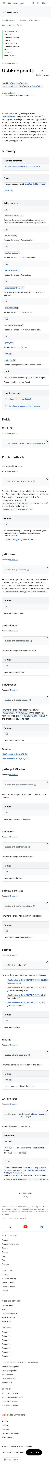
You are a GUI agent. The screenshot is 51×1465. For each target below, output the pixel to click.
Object (14, 86)
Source (5, 1252)
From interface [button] (22, 166)
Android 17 (6, 1332)
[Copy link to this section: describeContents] (25, 466)
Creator (28, 184)
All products (7, 1437)
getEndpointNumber (14, 288)
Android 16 (6, 1336)
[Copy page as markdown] (42, 71)
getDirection (11, 270)
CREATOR (8, 190)
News (4, 1256)
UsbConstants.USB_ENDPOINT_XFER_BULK (26, 995)
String (8, 354)
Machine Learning (9, 1279)
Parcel (22, 377)
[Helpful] (17, 25)
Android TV (6, 1321)
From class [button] (18, 399)
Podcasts (5, 1264)
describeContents (13, 215)
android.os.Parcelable (29, 166)
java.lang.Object (8, 93)
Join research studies (10, 1405)
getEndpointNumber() (16, 591)
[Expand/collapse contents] (16, 31)
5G (3, 1295)
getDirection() (38, 591)
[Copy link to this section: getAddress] (17, 554)
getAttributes (11, 253)
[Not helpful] (21, 25)
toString (9, 360)
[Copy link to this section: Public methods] (26, 457)
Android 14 (6, 1344)
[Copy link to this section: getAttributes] (19, 625)
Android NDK (7, 1383)
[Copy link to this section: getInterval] (16, 831)
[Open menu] (3, 3)
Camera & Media (8, 1287)
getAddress (10, 235)
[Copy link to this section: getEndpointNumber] (27, 769)
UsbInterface (9, 116)
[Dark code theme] (47, 440)
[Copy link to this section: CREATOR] (15, 428)
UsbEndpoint (39, 184)
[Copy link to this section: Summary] (17, 151)
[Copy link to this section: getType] (13, 950)
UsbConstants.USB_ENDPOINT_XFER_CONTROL (28, 980)
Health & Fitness (8, 1283)
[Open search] (33, 3)
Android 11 (6, 1356)
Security (5, 1248)
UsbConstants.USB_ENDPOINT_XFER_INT (26, 1002)
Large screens (7, 1305)
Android (5, 1240)
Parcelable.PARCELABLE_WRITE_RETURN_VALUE (27, 1179)
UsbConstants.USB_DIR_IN (32, 716)
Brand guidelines (25, 1446)
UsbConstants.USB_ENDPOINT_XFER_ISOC (26, 987)
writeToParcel (11, 377)
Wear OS (5, 1309)
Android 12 (6, 1352)
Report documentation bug (12, 1397)
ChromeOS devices (9, 1313)
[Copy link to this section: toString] (13, 1039)
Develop (23, 20)
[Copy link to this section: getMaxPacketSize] (25, 890)
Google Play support (10, 1401)
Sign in (45, 3)
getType (8, 343)
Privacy (5, 1291)
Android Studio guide (10, 1366)
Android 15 (6, 1340)
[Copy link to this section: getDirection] (18, 684)
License (13, 1446)
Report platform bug (10, 1393)
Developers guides (9, 1370)
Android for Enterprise (10, 1244)
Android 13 (6, 1348)
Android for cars (8, 1317)
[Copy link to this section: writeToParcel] (20, 1099)
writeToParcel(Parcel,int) (16, 503)
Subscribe (34, 1452)
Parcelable (37, 86)
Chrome (5, 1425)
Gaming (5, 1275)
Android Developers (9, 20)
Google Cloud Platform (11, 1433)
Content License (27, 1209)
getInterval (10, 308)
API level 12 (13, 63)
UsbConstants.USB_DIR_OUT (15, 713)
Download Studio (8, 1378)
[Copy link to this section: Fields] (12, 419)
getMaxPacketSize (13, 325)
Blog (3, 1260)
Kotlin (38, 75)
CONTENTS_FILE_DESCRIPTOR (16, 509)
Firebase (5, 1429)
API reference (10, 12)
